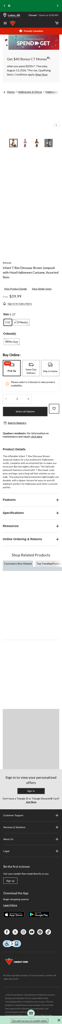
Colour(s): (9, 333)
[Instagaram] (23, 932)
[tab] (11, 368)
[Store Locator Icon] (5, 15)
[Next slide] (57, 6)
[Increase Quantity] (28, 399)
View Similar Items (42, 288)
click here (36, 436)
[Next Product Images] (56, 125)
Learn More (10, 905)
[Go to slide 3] (37, 143)
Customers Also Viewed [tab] (18, 563)
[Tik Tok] (48, 932)
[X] (15, 932)
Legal (6, 851)
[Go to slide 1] (13, 143)
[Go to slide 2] (25, 143)
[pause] (9, 6)
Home (11, 91)
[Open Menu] (5, 23)
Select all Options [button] (25, 411)
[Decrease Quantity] (6, 399)
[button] (59, 1020)
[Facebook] (7, 932)
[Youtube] (31, 932)
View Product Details (15, 288)
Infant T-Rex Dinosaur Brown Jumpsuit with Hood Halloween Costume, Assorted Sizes (30, 272)
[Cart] (56, 23)
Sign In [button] (31, 791)
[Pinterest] (40, 932)
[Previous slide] (4, 6)
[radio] (8, 322)
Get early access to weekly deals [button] (29, 1020)
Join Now (31, 801)
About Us (8, 839)
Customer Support (13, 815)
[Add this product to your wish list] (54, 409)
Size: (6, 314)
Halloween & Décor (30, 91)
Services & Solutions (14, 827)
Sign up (10, 880)
